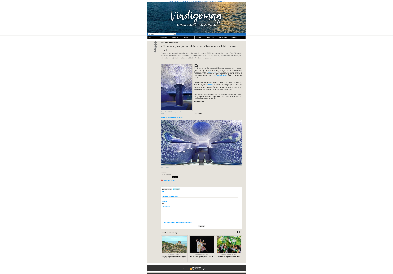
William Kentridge (212, 72)
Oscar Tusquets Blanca (219, 75)
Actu (150, 37)
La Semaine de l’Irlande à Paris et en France (228, 257)
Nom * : (164, 191)
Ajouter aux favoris (169, 180)
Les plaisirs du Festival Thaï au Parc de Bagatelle (201, 257)
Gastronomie (223, 37)
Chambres (175, 37)
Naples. (210, 84)
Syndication (195, 269)
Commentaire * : (166, 206)
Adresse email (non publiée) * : (171, 196)
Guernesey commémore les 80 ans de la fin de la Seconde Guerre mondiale (174, 257)
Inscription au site (205, 269)
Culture (186, 37)
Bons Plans (210, 37)
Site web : (164, 201)
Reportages (163, 37)
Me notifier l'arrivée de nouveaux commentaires (178, 222)
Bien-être (198, 37)
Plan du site (186, 269)
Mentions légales (196, 267)
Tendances (234, 37)
